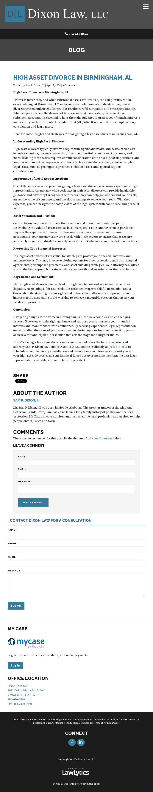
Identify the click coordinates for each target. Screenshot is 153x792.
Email (22, 469)
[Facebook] (72, 742)
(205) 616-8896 (118, 347)
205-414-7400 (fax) (20, 704)
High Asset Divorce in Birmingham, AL (72, 77)
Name (21, 456)
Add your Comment (98, 438)
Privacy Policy (78, 783)
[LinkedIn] (81, 742)
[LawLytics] (76, 772)
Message (24, 481)
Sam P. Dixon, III (35, 85)
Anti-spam (94, 783)
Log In (15, 665)
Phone (13, 543)
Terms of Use (60, 783)
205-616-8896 (78, 34)
